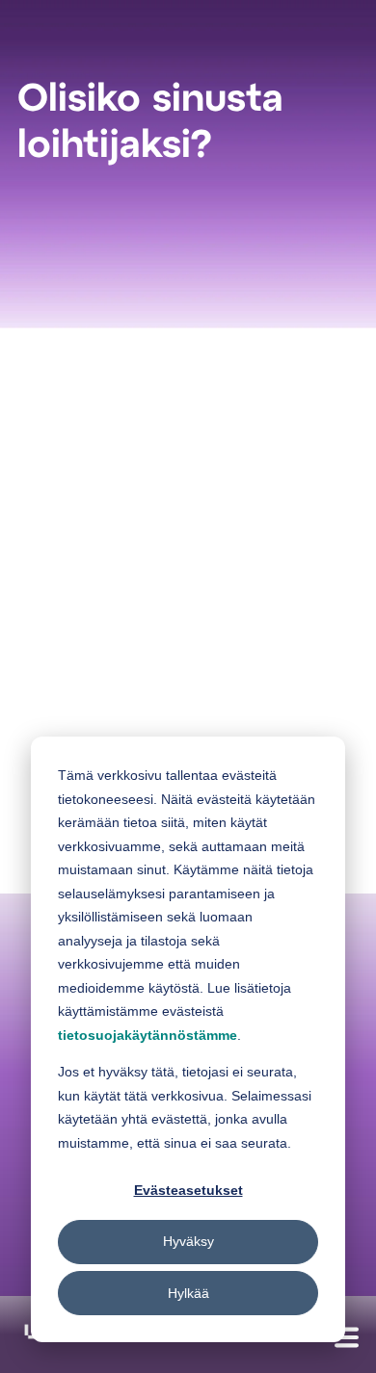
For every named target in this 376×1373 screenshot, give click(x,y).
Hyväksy (188, 1241)
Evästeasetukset (188, 1190)
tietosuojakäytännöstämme (147, 1035)
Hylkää (188, 1293)
